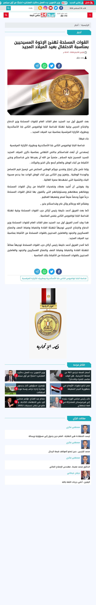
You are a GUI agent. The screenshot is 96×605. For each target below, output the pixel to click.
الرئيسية (85, 25)
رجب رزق (80, 57)
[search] (6, 15)
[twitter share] (52, 66)
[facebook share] (59, 66)
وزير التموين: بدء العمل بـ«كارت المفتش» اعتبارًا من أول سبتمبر (38, 3)
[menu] (89, 15)
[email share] (37, 66)
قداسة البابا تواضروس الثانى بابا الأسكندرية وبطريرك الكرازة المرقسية (54, 278)
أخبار (76, 25)
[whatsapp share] (44, 66)
